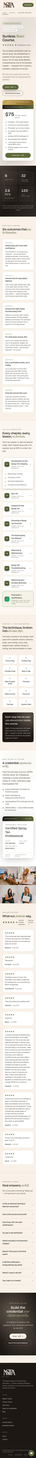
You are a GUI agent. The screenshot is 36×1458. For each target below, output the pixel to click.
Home (4, 13)
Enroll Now (28, 5)
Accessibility (18, 1455)
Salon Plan (5, 1405)
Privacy (10, 1455)
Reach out (29, 1191)
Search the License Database (18, 1343)
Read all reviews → (31, 922)
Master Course (7, 1399)
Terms (26, 1455)
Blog (3, 1412)
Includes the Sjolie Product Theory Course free (18, 102)
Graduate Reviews (8, 1425)
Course (12, 13)
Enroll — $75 (9, 87)
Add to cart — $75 (18, 155)
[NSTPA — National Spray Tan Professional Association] (8, 5)
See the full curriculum (12, 93)
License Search (7, 1422)
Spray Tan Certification (9, 1408)
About (4, 1436)
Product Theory (7, 1402)
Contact (5, 1439)
